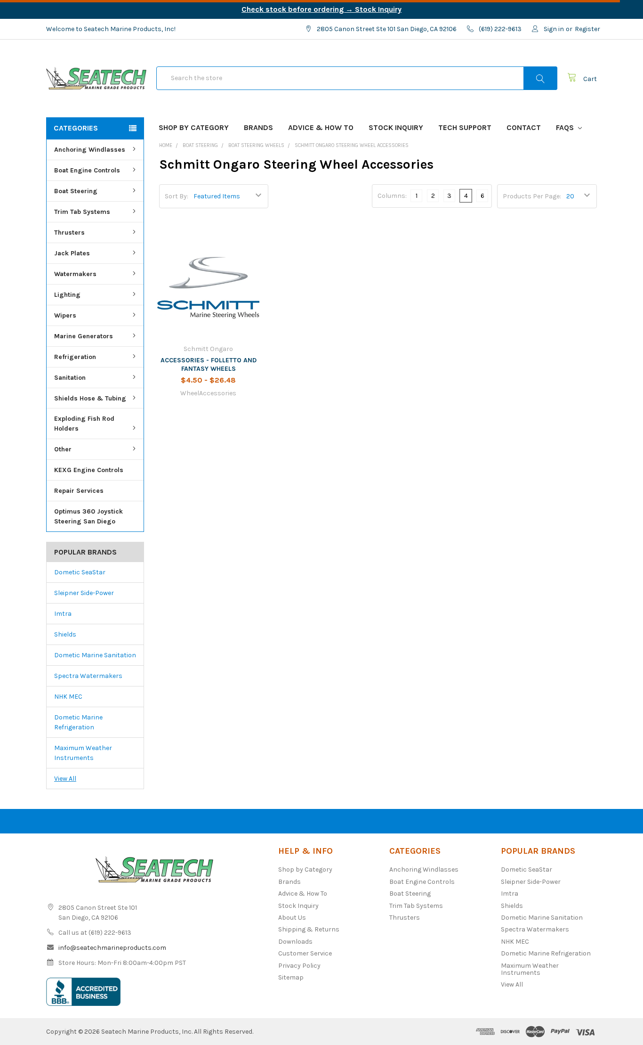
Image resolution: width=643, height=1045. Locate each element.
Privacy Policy (299, 966)
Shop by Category (194, 127)
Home (165, 145)
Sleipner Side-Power (84, 593)
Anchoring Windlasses (89, 150)
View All (65, 779)
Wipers (65, 315)
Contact (523, 127)
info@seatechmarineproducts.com (112, 948)
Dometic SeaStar (79, 572)
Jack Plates (72, 253)
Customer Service (305, 953)
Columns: (392, 196)
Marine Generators (83, 336)
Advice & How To (321, 127)
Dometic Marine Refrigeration (78, 722)
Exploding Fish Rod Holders (84, 424)
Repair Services (79, 491)
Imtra (63, 614)
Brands (258, 127)
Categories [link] (76, 127)
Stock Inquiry (396, 127)
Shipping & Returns (308, 929)
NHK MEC (68, 697)
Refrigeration (75, 357)
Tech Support (464, 127)
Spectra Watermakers (88, 676)
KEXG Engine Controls (88, 470)
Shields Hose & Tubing (90, 398)
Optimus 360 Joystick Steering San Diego (88, 516)
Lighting (67, 295)
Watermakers (75, 274)
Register (587, 29)
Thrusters (69, 233)
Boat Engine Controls (87, 170)
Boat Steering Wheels (256, 145)
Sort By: (176, 196)
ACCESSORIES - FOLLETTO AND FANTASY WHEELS (209, 364)
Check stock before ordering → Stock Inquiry (321, 9)
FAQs (566, 127)
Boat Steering (75, 191)
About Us (292, 918)
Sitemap (291, 977)
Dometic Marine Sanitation (95, 655)
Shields (65, 634)
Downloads (295, 942)
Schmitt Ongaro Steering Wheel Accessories (352, 145)
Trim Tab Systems (82, 212)
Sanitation (70, 378)
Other (63, 449)
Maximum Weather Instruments (83, 753)
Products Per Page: (532, 196)
